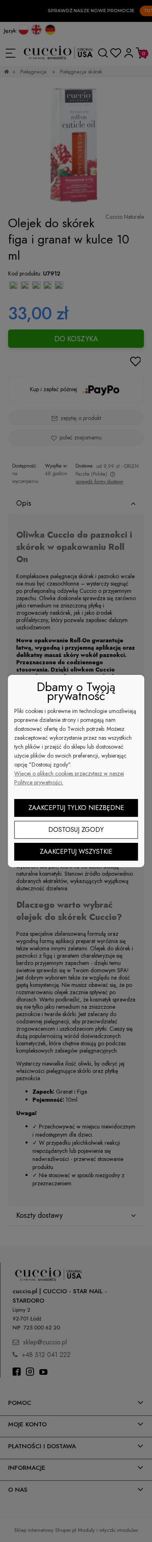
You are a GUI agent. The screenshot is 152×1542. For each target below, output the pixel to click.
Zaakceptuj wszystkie (76, 851)
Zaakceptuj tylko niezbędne (76, 807)
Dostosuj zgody (76, 829)
